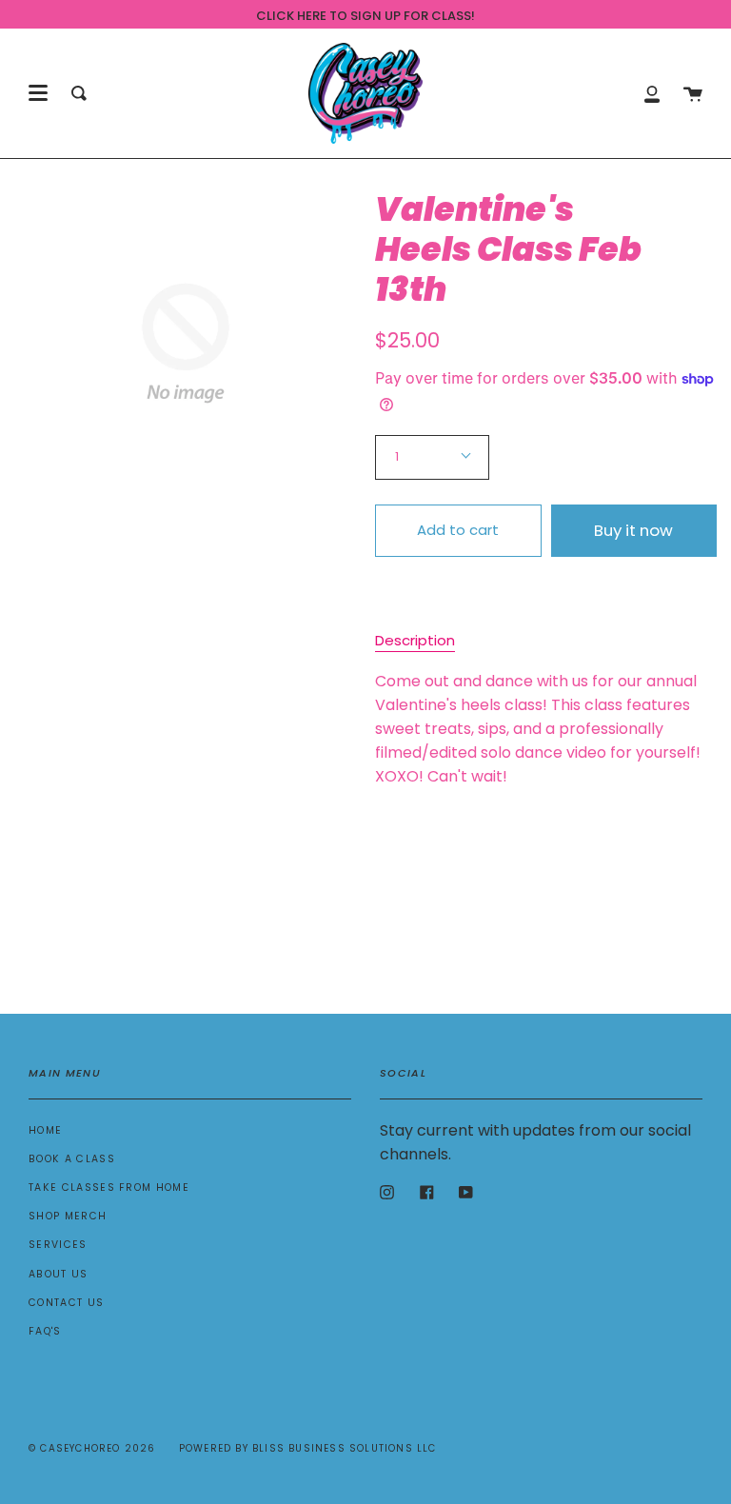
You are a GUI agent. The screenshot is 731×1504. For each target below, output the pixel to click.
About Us (59, 1274)
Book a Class (72, 1159)
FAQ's (45, 1331)
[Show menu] (38, 93)
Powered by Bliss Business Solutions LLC (308, 1448)
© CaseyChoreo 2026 (92, 1448)
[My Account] (652, 93)
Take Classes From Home (109, 1187)
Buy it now (633, 530)
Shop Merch (68, 1216)
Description (415, 640)
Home (45, 1130)
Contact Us (66, 1303)
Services (58, 1244)
